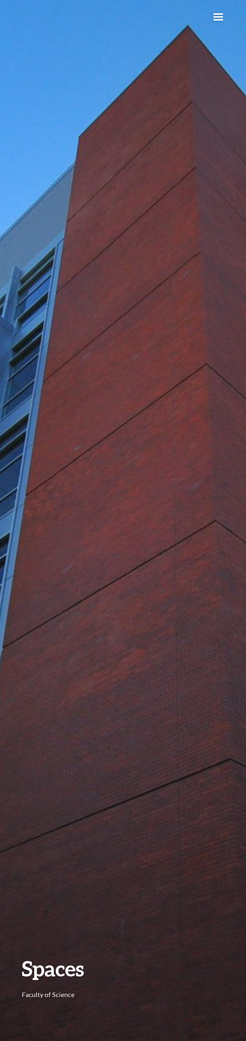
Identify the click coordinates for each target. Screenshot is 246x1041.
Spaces (53, 968)
